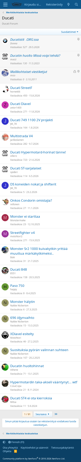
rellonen (14, 204)
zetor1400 (15, 107)
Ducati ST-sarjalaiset (25, 168)
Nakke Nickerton (19, 305)
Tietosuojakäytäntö (62, 447)
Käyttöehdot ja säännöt (34, 447)
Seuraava (41, 414)
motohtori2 (16, 236)
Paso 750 (17, 285)
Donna (13, 43)
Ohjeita (7, 451)
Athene (14, 369)
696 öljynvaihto (22, 317)
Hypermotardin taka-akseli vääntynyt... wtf (43, 382)
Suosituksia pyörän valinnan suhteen (39, 350)
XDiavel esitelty (22, 334)
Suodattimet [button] (68, 32)
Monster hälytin (22, 301)
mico (12, 75)
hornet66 (15, 91)
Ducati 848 (18, 269)
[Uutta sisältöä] (68, 4)
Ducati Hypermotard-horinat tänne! (38, 152)
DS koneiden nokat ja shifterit (33, 184)
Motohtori (15, 337)
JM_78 (13, 124)
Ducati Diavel (20, 103)
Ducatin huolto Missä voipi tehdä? (35, 55)
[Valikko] (5, 5)
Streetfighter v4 (22, 232)
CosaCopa (15, 386)
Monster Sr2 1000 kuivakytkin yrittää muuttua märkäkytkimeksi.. (39, 251)
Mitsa (13, 402)
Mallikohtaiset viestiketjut (28, 71)
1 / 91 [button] (27, 414)
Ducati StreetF (21, 87)
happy (13, 289)
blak (12, 257)
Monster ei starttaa (25, 216)
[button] (4, 442)
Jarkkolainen (17, 140)
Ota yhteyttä (10, 447)
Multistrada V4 (21, 136)
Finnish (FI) (17, 442)
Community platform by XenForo (34, 458)
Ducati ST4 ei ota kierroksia (31, 398)
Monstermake (18, 220)
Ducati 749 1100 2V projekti (31, 120)
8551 (13, 273)
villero (13, 156)
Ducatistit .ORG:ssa (24, 39)
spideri (14, 172)
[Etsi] (76, 4)
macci (13, 59)
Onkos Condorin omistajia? (31, 200)
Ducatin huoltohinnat (27, 366)
